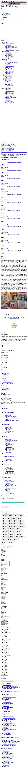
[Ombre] (2, 578)
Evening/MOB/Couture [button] (6, 714)
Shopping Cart (6, 14)
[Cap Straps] (4, 619)
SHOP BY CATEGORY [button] (6, 748)
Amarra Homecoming (8, 740)
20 (5, 523)
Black (6, 668)
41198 (2, 197)
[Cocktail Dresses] (6, 553)
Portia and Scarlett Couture (9, 729)
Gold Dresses (6, 761)
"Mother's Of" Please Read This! (11, 687)
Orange (6, 659)
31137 (2, 213)
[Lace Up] (4, 570)
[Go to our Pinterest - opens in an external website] (14, 318)
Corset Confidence (7, 754)
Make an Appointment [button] (8, 412)
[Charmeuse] (3, 587)
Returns (5, 374)
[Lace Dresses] (4, 559)
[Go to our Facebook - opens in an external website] (9, 317)
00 (11, 515)
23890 (2, 229)
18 (22, 521)
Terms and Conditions (8, 383)
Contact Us (6, 373)
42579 (2, 253)
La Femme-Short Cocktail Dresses (11, 742)
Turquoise (7, 638)
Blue (6, 642)
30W (12, 534)
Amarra (5, 695)
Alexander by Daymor (8, 716)
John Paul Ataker (7, 721)
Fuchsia (6, 653)
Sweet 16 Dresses (7, 758)
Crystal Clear (6, 757)
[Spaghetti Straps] (4, 621)
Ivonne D (5, 720)
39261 (2, 189)
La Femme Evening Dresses (10, 725)
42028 (2, 164)
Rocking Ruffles (7, 760)
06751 (2, 181)
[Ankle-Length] (4, 593)
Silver (6, 670)
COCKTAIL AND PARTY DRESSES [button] (10, 737)
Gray (6, 669)
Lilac (6, 646)
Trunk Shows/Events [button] (8, 456)
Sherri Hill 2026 (7, 683)
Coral (6, 660)
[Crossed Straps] (4, 569)
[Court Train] (4, 597)
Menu (2, 39)
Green (6, 633)
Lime (6, 635)
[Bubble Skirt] (5, 562)
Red (6, 658)
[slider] (25, 502)
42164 (2, 245)
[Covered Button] (4, 568)
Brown (6, 666)
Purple (6, 645)
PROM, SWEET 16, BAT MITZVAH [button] (10, 691)
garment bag (6, 766)
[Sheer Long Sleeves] (5, 616)
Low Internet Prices (7, 376)
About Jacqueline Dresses (9, 380)
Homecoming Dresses (8, 756)
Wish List (5, 390)
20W (19, 529)
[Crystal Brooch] (4, 584)
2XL (16, 539)
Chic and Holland (7, 698)
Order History (6, 389)
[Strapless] (4, 622)
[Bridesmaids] (6, 550)
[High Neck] (4, 602)
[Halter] (4, 601)
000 (6, 515)
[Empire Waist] (4, 607)
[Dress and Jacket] (4, 558)
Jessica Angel (6, 700)
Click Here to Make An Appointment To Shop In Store (14, 3)
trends (20, 314)
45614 (2, 205)
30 (11, 526)
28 (5, 526)
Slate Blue (7, 641)
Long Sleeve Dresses (8, 762)
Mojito (6, 631)
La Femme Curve (7, 704)
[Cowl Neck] (4, 600)
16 (16, 521)
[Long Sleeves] (5, 615)
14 (11, 521)
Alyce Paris (6, 694)
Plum (6, 656)
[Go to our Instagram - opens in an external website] (19, 317)
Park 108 (5, 728)
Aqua (6, 636)
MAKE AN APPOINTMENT (7, 144)
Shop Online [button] (6, 424)
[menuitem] (15, 13)
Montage (5, 727)
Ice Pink (7, 649)
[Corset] (5, 565)
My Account (6, 13)
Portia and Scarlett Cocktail (9, 744)
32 (16, 526)
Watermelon (7, 655)
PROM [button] (5, 436)
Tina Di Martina (7, 734)
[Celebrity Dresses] (5, 563)
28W (6, 534)
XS (12, 537)
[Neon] (2, 577)
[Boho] (4, 556)
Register (5, 15)
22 (11, 523)
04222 (2, 173)
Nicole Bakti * (6, 730)
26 (22, 523)
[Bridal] (6, 549)
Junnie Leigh (6, 724)
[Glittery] (2, 574)
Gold (6, 665)
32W (19, 534)
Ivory (6, 662)
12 (5, 521)
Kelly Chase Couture (8, 732)
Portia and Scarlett (8, 707)
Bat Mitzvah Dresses (8, 753)
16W (6, 529)
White (6, 672)
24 (16, 523)
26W (19, 531)
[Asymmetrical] (4, 595)
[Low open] (4, 572)
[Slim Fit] (4, 610)
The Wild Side (6, 763)
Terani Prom (6, 711)
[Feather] (3, 589)
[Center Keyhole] (5, 564)
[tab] (15, 412)
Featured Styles (6, 159)
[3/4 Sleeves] (5, 614)
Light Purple (8, 648)
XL (10, 539)
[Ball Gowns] (4, 555)
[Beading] (4, 582)
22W (6, 531)
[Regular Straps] (4, 620)
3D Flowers (6, 751)
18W (12, 529)
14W (22, 526)
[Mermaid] (4, 608)
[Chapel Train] (4, 596)
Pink (6, 650)
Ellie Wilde (6, 699)
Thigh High (6, 765)
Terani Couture (7, 733)
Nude (6, 663)
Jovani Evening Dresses (9, 723)
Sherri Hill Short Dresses (9, 745)
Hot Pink (7, 652)
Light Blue (7, 639)
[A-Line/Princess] (4, 606)
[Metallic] (2, 576)
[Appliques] (4, 581)
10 (20, 518)
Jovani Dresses (7, 702)
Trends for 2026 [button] (7, 464)
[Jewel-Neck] (4, 603)
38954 (2, 237)
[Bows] (4, 583)
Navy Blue (7, 643)
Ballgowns (5, 752)
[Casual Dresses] (6, 551)
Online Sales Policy (7, 382)
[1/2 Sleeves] (5, 612)
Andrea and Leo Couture (9, 697)
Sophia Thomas (7, 709)
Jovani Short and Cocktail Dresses (11, 741)
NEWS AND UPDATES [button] (7, 681)
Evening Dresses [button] (7, 477)
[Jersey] (3, 591)
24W (12, 531)
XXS (6, 537)
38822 (2, 221)
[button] (5, 42)
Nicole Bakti (6, 706)
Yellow (6, 629)
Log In (5, 17)
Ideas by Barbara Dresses (9, 719)
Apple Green (8, 632)
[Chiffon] (3, 588)
